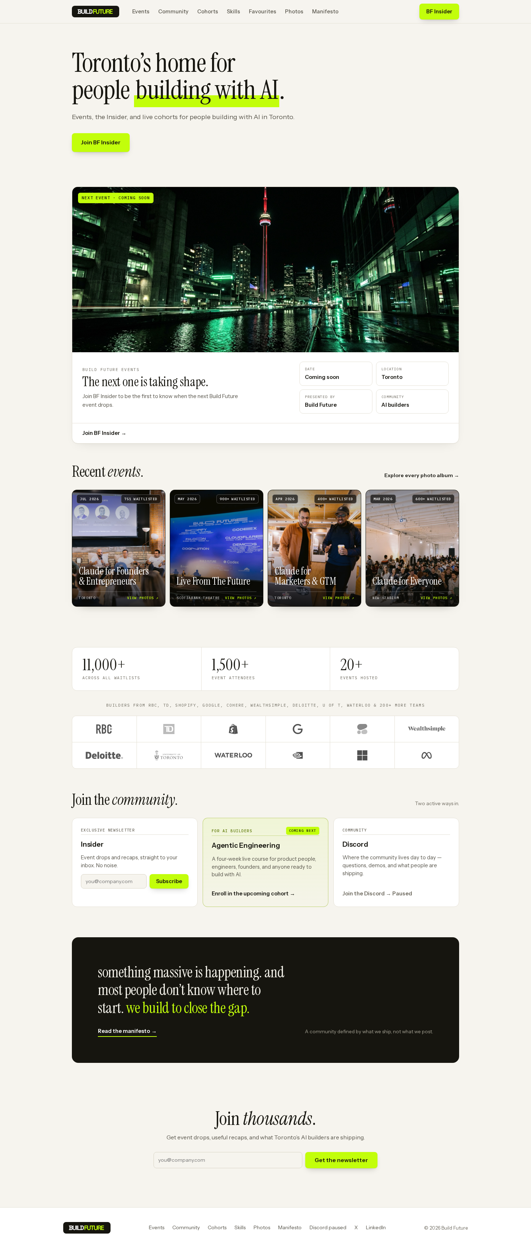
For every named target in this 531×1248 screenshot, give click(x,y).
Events (141, 11)
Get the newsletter (341, 1160)
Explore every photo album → (421, 475)
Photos (294, 11)
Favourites (262, 11)
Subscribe (169, 881)
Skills (233, 11)
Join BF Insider (101, 142)
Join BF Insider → (104, 433)
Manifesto (325, 11)
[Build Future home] (95, 11)
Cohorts (207, 11)
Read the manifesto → (127, 1030)
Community (173, 11)
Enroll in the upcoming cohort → (253, 893)
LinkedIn (376, 1227)
